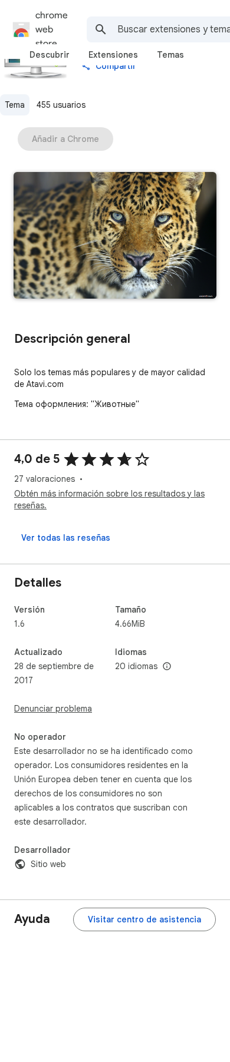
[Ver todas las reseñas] (65, 538)
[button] (115, 236)
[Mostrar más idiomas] (167, 667)
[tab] (49, 54)
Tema (15, 105)
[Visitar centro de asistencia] (144, 919)
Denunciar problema (53, 708)
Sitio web (48, 864)
